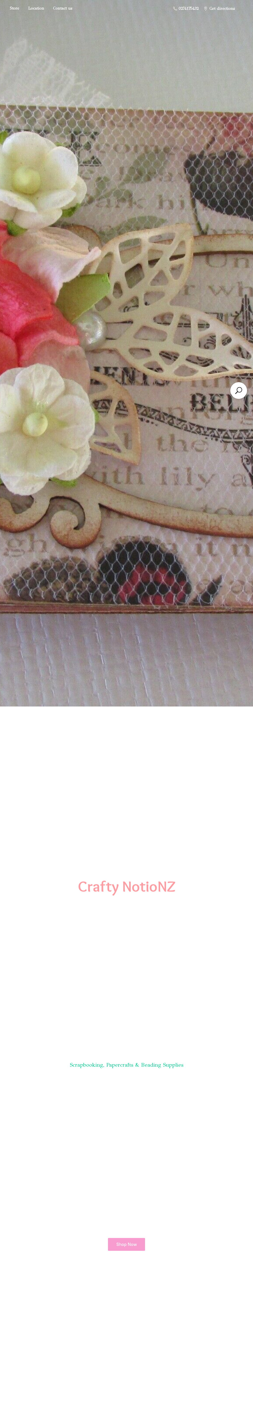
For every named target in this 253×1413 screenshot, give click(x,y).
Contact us (62, 8)
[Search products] (238, 390)
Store (14, 8)
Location (36, 8)
